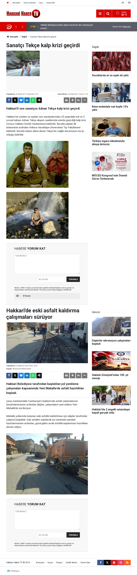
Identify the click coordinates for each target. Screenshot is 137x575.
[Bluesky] (21, 100)
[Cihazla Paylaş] (39, 100)
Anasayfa (13, 37)
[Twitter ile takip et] (107, 562)
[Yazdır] (66, 100)
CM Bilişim (15, 571)
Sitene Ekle (50, 3)
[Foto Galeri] (129, 2)
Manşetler (16, 3)
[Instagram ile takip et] (120, 562)
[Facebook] (9, 100)
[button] (72, 100)
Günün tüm (121, 26)
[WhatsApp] (33, 100)
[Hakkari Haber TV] (23, 13)
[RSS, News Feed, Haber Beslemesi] (127, 562)
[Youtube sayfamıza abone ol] (114, 562)
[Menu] (100, 13)
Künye (50, 562)
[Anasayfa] (7, 3)
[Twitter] (15, 100)
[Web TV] (122, 2)
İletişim (59, 562)
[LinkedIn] (27, 100)
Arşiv (41, 3)
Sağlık (24, 37)
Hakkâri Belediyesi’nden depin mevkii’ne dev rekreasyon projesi (66, 26)
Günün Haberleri (30, 3)
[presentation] (16, 26)
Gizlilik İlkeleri (71, 562)
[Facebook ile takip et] (100, 562)
